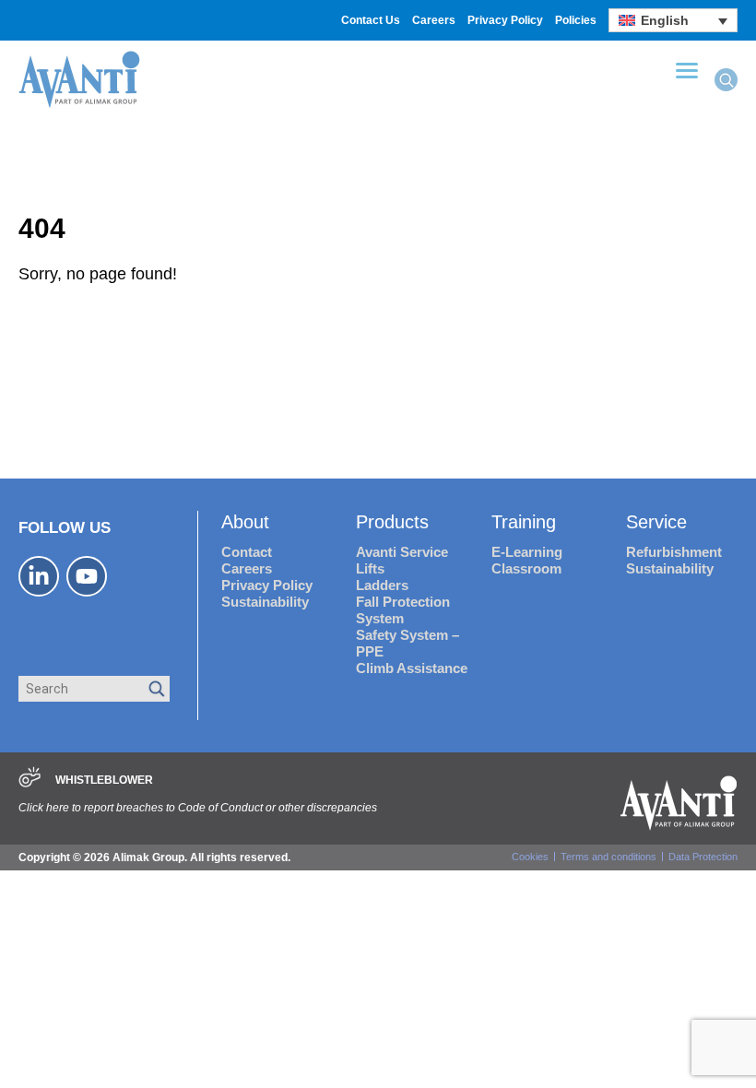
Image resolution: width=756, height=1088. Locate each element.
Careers (433, 20)
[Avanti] (79, 106)
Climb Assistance (411, 668)
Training (523, 522)
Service (656, 522)
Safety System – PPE (407, 643)
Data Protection (703, 856)
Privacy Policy (505, 20)
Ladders (382, 585)
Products (392, 522)
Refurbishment (674, 552)
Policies (576, 20)
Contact (246, 552)
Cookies (530, 856)
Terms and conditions (608, 856)
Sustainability (265, 601)
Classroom (526, 568)
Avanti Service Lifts (402, 560)
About (245, 522)
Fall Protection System (403, 610)
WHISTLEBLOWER (104, 780)
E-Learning (526, 552)
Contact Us (370, 20)
